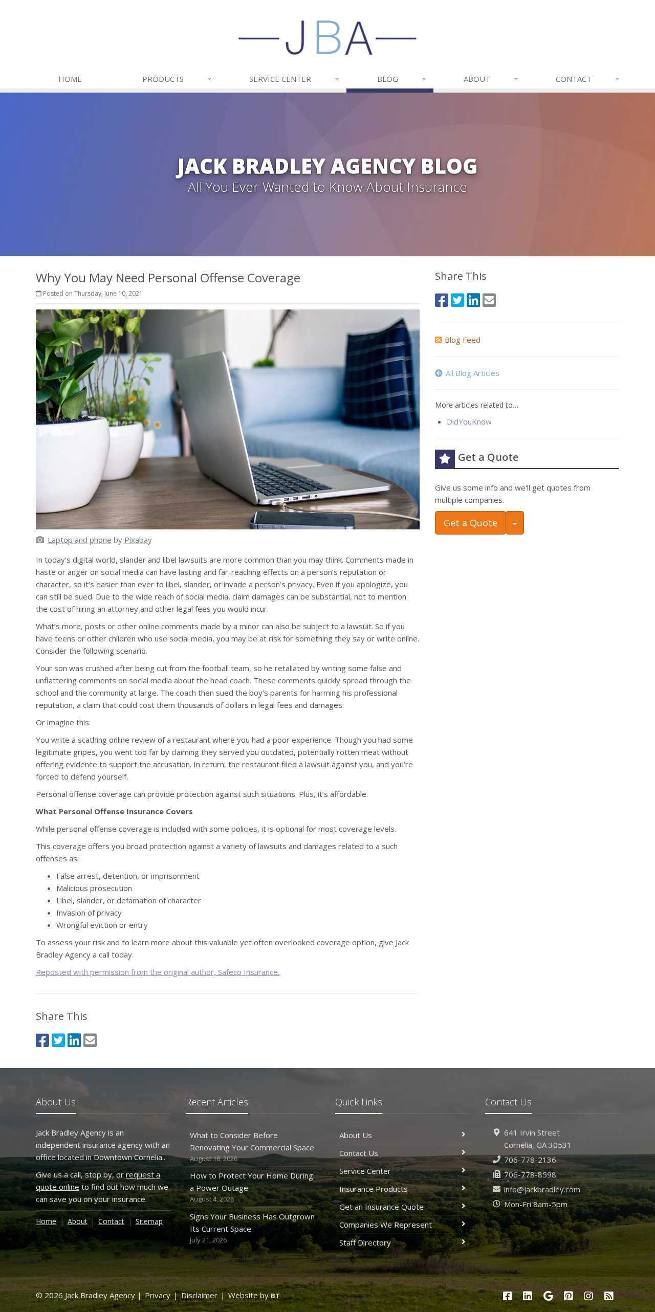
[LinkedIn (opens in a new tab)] (74, 1040)
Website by (254, 1295)
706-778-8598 (530, 1174)
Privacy (157, 1295)
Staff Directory (365, 1242)
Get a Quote (470, 523)
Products (177, 78)
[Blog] (609, 1296)
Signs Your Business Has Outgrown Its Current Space (252, 1227)
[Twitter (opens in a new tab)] (58, 1040)
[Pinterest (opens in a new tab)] (568, 1296)
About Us (355, 1135)
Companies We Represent (385, 1224)
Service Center (294, 78)
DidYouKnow (469, 421)
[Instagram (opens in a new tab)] (589, 1296)
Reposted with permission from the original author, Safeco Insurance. (157, 972)
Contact (588, 78)
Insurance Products (373, 1189)
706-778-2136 (530, 1159)
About (491, 78)
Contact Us (358, 1153)
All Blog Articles (472, 373)
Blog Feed (463, 340)
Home (70, 79)
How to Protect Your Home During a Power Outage (251, 1187)
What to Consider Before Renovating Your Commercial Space (252, 1146)
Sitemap (149, 1221)
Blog (401, 78)
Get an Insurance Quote (381, 1207)
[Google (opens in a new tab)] (548, 1296)
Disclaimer (199, 1295)
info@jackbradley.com (542, 1189)
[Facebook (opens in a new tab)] (42, 1040)
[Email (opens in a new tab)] (90, 1040)
